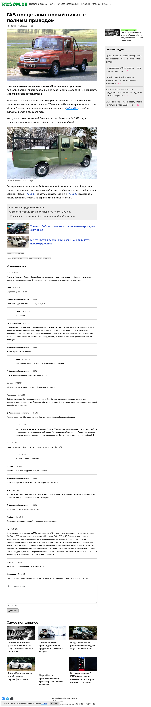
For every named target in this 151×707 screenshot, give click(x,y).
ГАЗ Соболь (23, 258)
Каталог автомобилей (68, 3)
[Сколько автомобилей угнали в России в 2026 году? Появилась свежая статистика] (21, 633)
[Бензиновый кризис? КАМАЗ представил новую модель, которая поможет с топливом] (83, 664)
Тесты (52, 3)
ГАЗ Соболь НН (35, 258)
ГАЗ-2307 (30, 194)
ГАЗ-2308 (72, 194)
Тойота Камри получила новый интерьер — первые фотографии (20, 676)
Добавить (12, 610)
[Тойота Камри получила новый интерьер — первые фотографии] (21, 664)
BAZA (105, 3)
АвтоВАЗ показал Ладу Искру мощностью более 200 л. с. (40, 211)
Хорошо (54, 703)
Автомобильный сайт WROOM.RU (65, 698)
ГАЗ (14, 258)
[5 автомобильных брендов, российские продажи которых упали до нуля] (52, 633)
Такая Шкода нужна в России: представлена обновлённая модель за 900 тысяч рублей (124, 92)
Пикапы (47, 258)
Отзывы (96, 3)
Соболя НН (72, 108)
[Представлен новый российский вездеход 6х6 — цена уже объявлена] (83, 633)
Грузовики (85, 3)
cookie (44, 703)
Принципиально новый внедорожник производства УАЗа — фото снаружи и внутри (124, 58)
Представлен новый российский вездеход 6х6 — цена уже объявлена (82, 645)
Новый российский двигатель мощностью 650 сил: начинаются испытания (122, 80)
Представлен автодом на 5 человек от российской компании (42, 216)
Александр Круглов (15, 253)
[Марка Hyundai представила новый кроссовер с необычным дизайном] (52, 665)
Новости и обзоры (38, 3)
